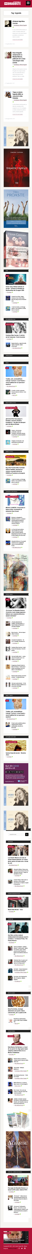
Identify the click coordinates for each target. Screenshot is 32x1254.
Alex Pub (14, 395)
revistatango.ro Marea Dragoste (20, 25)
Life (7, 368)
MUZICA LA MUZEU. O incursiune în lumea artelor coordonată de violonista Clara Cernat (15, 509)
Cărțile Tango (9, 324)
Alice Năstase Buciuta (17, 348)
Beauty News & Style (11, 408)
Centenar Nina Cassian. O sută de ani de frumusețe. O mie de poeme (18, 649)
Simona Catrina (18, 1085)
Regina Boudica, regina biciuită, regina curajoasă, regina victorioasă (18, 345)
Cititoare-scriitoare (11, 742)
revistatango (9, 292)
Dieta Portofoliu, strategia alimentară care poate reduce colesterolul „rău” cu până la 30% (17, 1010)
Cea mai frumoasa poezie (14, 898)
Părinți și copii (9, 456)
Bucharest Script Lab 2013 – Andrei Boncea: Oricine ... (14, 1241)
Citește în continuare (18, 39)
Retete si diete (11, 998)
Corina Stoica (11, 1054)
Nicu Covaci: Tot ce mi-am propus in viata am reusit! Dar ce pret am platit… (20, 1091)
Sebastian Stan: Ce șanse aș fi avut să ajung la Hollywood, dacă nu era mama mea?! (20, 961)
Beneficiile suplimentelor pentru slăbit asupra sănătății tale (20, 1020)
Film (7, 275)
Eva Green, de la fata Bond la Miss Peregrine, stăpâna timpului (20, 978)
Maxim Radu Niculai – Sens (15, 909)
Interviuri (10, 846)
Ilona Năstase (11, 942)
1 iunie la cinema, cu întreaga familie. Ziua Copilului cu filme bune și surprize (18, 308)
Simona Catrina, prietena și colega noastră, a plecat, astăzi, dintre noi (21, 1060)
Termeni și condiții (12, 1248)
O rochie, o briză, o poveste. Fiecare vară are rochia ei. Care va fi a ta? (18, 392)
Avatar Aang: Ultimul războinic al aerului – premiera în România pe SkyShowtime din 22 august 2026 (15, 288)
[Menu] (28, 3)
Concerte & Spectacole (12, 496)
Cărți (7, 599)
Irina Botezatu (17, 981)
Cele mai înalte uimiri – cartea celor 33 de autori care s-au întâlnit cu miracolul (18, 658)
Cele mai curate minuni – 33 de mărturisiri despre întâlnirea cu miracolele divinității (18, 685)
